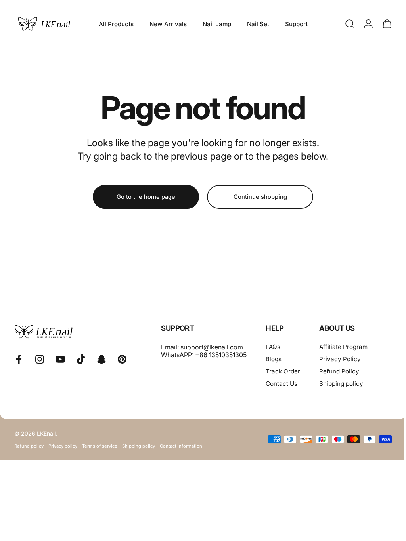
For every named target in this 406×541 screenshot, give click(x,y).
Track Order (283, 371)
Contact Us (281, 383)
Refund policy (29, 446)
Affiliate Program (343, 347)
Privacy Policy (340, 359)
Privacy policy (62, 446)
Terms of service (99, 446)
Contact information (181, 446)
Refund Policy (339, 371)
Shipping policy (341, 383)
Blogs (274, 359)
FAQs (273, 347)
